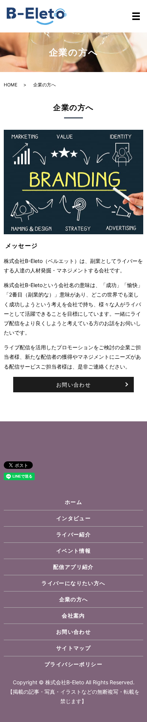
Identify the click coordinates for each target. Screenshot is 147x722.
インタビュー (73, 518)
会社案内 (73, 615)
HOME (10, 85)
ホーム (73, 502)
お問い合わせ (73, 384)
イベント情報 (73, 550)
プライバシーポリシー (73, 664)
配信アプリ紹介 (73, 567)
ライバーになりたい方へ (73, 583)
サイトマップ (73, 648)
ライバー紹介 (73, 534)
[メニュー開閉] (136, 16)
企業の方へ (73, 599)
